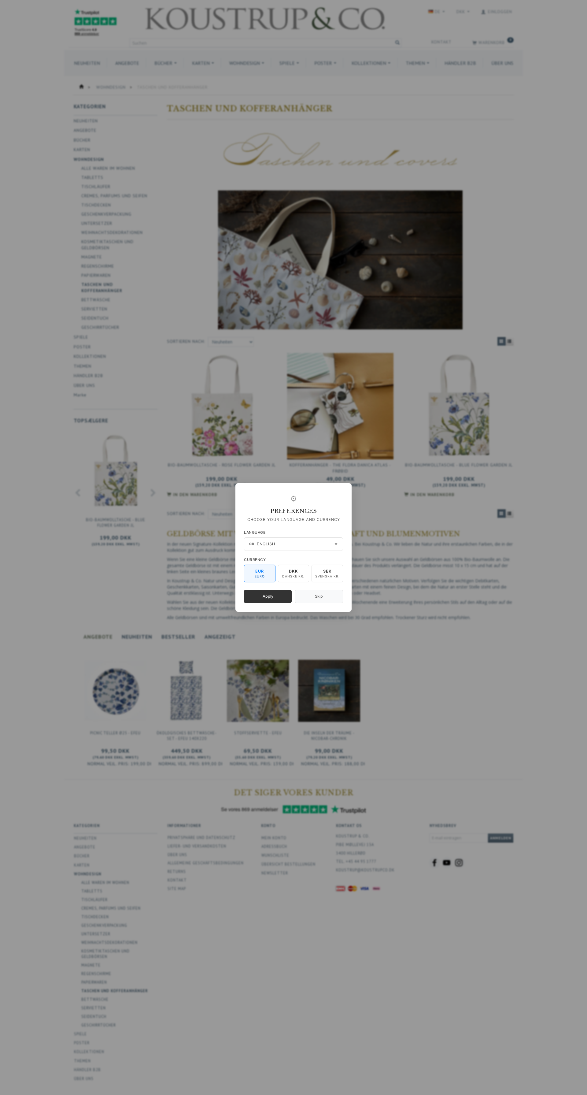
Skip (319, 596)
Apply (268, 596)
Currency (255, 559)
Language (254, 532)
